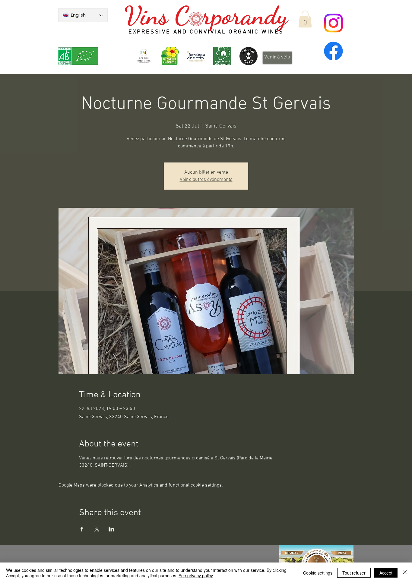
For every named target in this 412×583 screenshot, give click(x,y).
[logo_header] (170, 56)
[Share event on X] (97, 529)
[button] (305, 19)
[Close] (404, 572)
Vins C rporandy (206, 15)
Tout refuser (354, 573)
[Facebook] (333, 51)
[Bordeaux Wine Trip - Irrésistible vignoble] (196, 56)
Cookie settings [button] (317, 573)
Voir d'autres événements (206, 180)
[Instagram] (333, 23)
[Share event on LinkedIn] (111, 529)
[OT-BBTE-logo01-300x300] (144, 56)
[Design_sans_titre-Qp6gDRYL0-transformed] (248, 56)
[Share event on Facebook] (82, 529)
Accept (385, 573)
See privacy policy (196, 575)
